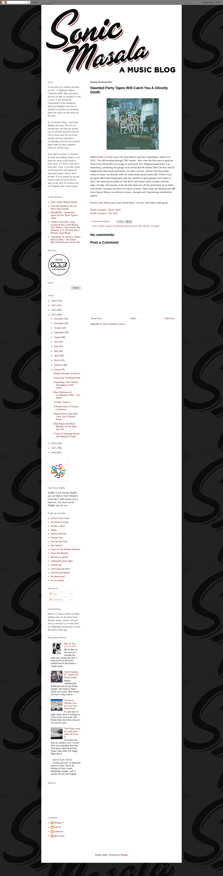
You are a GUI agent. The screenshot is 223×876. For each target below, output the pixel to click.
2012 (54, 443)
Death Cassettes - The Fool (104, 213)
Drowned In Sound (59, 522)
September (59, 332)
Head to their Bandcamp (103, 202)
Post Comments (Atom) (114, 324)
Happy (54, 530)
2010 (54, 452)
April (57, 355)
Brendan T (59, 822)
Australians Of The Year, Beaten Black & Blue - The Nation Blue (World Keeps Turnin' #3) (65, 240)
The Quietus (56, 545)
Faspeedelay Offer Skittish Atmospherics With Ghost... (66, 385)
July (56, 342)
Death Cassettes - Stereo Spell (105, 209)
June (56, 346)
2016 (54, 301)
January (58, 369)
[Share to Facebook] (127, 221)
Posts (54, 594)
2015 (54, 305)
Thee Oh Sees (144, 226)
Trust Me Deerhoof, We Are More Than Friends (64, 207)
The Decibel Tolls (59, 541)
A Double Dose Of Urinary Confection (66, 408)
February (58, 365)
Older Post (169, 318)
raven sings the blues (60, 569)
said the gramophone (60, 572)
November (59, 323)
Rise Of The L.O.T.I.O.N (70, 645)
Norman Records (58, 533)
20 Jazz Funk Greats (60, 518)
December (59, 319)
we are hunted (57, 580)
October (58, 328)
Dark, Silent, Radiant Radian (64, 202)
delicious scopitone (59, 557)
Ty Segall (155, 226)
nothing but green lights (62, 561)
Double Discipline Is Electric (67, 373)
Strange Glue (57, 537)
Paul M (57, 827)
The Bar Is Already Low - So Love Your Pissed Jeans (71, 704)
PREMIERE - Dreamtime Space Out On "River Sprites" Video (64, 215)
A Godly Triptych (62, 402)
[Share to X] (124, 221)
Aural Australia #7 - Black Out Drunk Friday (71, 675)
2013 (54, 314)
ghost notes (59, 836)
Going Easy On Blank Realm (67, 378)
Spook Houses (131, 226)
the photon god (58, 576)
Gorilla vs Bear (58, 526)
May (56, 351)
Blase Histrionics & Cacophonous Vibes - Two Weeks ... (67, 395)
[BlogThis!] (121, 221)
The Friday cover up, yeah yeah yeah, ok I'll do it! (72, 732)
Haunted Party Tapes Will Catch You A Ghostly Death (65, 417)
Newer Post (96, 318)
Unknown (58, 831)
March (57, 360)
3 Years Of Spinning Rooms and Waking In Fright (66, 435)
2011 (54, 448)
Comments (57, 599)
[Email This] (118, 221)
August (57, 337)
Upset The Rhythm (59, 553)
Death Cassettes (105, 157)
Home (133, 318)
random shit (56, 565)
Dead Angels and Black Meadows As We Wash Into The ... (65, 426)
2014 (54, 310)
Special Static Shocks (62, 760)
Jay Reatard (118, 226)
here (54, 502)
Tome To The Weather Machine (65, 549)
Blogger (124, 855)
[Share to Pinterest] (130, 221)
